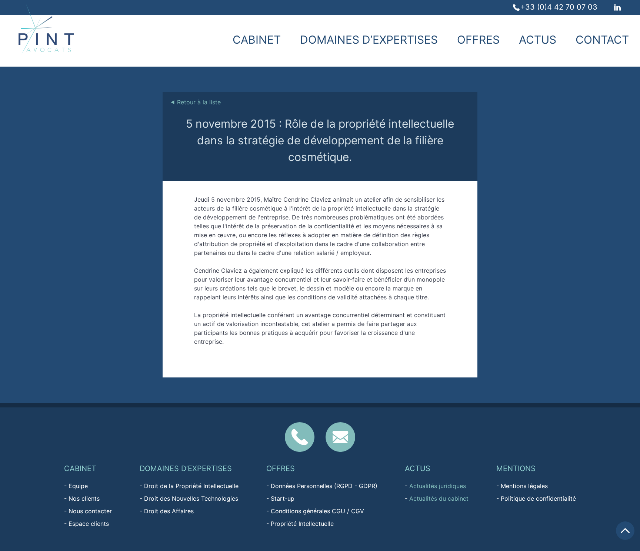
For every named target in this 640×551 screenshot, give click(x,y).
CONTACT (602, 39)
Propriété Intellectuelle (302, 523)
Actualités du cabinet (439, 498)
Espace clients (89, 523)
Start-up (282, 498)
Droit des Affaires (169, 511)
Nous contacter (90, 511)
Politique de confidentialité (538, 498)
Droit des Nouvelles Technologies (191, 498)
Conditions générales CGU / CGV (317, 511)
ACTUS (537, 39)
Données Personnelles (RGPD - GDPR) (324, 486)
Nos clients (84, 498)
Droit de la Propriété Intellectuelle (191, 486)
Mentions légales (524, 486)
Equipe (78, 486)
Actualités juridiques (437, 486)
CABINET (257, 39)
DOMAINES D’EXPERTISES (369, 39)
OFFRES (478, 39)
